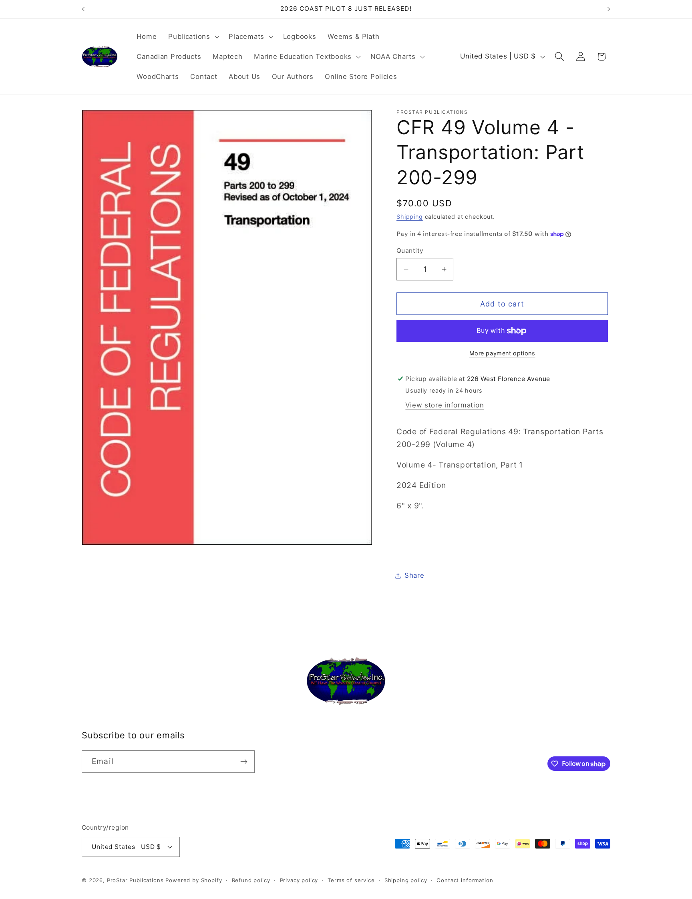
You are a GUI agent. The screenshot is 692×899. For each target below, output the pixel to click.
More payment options (502, 353)
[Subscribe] (243, 761)
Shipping (409, 216)
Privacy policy (299, 880)
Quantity (410, 250)
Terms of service (351, 880)
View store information (444, 405)
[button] (193, 37)
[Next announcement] (609, 9)
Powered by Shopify (193, 880)
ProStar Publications (135, 880)
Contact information (465, 880)
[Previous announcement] (83, 9)
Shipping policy (405, 880)
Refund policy (251, 880)
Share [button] (414, 575)
